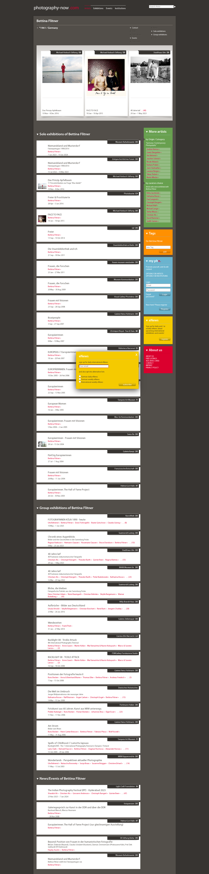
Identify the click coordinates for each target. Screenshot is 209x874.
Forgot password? (150, 295)
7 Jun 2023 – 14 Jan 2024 (58, 155)
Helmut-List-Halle (128, 485)
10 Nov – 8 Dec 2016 (50, 113)
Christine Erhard (115, 763)
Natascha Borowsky (69, 763)
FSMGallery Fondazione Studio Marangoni (125, 654)
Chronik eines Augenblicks (61, 536)
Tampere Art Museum (126, 399)
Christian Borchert (87, 608)
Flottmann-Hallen (127, 705)
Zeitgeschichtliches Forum (123, 159)
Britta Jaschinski (153, 193)
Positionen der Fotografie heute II (65, 674)
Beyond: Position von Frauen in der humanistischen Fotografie (80, 841)
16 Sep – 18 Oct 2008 (56, 666)
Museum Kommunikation (124, 279)
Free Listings (151, 358)
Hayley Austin (53, 850)
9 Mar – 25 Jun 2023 (56, 546)
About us (150, 356)
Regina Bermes (111, 559)
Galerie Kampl (128, 451)
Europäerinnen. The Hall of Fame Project (68, 489)
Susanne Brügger (99, 763)
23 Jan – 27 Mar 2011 (56, 272)
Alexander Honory (113, 749)
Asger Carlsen (82, 697)
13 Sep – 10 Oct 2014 (56, 238)
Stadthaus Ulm (160, 52)
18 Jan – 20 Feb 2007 (56, 358)
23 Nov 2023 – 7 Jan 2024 (58, 796)
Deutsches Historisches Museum (128, 688)
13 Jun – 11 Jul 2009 (56, 651)
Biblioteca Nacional (127, 348)
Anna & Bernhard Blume (70, 677)
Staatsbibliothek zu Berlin (123, 245)
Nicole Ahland (152, 162)
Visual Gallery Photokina (124, 296)
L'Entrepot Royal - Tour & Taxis (122, 331)
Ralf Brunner (69, 697)
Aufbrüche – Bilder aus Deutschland (66, 605)
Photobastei (129, 193)
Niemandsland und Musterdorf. (64, 858)
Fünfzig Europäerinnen (59, 455)
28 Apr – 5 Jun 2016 (55, 203)
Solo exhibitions (159, 31)
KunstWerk (130, 515)
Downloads (136, 41)
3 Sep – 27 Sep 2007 (56, 324)
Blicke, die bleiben (57, 588)
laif (133, 228)
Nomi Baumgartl (74, 594)
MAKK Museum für (126, 567)
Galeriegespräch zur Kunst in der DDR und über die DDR (76, 807)
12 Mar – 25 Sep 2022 (56, 580)
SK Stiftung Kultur (127, 838)
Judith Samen (152, 221)
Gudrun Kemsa (152, 149)
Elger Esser (110, 711)
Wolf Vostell (113, 731)
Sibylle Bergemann (108, 594)
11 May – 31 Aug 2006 (57, 735)
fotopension (129, 803)
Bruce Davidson (105, 542)
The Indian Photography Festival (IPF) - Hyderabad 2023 (77, 790)
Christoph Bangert (154, 202)
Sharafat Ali (52, 793)
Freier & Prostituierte (59, 197)
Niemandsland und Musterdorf (64, 145)
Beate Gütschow (98, 522)
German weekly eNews (90, 379)
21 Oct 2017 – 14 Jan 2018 (58, 600)
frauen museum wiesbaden (123, 262)
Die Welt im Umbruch (59, 691)
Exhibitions (98, 8)
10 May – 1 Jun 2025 (56, 526)
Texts (134, 31)
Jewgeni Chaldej (114, 608)
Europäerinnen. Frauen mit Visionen (66, 420)
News (155, 28)
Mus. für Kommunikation (124, 417)
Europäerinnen (55, 334)
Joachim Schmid (153, 158)
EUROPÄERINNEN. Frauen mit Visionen (67, 369)
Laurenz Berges (153, 171)
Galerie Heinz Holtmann (124, 314)
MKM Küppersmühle (126, 756)
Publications (136, 34)
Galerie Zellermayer (126, 619)
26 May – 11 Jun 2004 (56, 478)
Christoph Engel (96, 697)
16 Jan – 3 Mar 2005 (56, 410)
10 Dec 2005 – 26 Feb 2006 (58, 375)
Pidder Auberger (54, 711)
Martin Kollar (80, 645)
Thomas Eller (88, 677)
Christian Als (151, 215)
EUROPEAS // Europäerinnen (62, 351)
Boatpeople (54, 317)
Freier (51, 231)
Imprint (149, 365)
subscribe (127, 384)
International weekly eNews (92, 382)
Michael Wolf (152, 205)
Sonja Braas (84, 763)
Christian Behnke (91, 594)
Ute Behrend (151, 155)
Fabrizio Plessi (100, 731)
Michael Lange (152, 208)
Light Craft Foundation (125, 786)
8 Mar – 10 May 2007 (56, 341)
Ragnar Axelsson (55, 542)
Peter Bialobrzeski (100, 577)
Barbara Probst (152, 165)
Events (109, 8)
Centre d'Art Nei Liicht (125, 636)
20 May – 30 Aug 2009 (57, 289)
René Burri (101, 608)
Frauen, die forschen (58, 266)
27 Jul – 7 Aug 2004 (55, 461)
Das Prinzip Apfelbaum (51, 110)
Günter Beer (98, 559)
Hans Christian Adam (56, 594)
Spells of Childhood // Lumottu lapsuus (68, 742)
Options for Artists (154, 273)
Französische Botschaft (124, 468)
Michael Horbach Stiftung (67, 52)
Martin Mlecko (152, 177)
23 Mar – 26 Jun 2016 (56, 612)
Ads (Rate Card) (152, 361)
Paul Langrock (152, 199)
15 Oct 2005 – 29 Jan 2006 (58, 752)
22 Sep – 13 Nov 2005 (56, 393)
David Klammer (153, 218)
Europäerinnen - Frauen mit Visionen (66, 437)
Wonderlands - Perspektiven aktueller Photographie (75, 760)
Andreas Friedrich (117, 677)
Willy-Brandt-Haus (126, 601)
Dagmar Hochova (95, 749)
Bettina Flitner (54, 151)
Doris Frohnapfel (82, 522)
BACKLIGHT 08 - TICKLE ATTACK (63, 657)
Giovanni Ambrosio (81, 793)
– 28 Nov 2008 (53, 816)
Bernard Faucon (65, 749)
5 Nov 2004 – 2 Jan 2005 (57, 427)
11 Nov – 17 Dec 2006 (56, 715)
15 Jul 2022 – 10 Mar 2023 (58, 172)
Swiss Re (130, 434)
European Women (57, 403)
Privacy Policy (152, 367)
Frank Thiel (66, 626)
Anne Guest (67, 645)
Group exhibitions (160, 34)
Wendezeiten (55, 622)
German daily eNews (89, 376)
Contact (135, 28)
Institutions (120, 8)
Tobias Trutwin (152, 174)
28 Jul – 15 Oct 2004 (56, 444)
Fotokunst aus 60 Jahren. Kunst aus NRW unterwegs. (75, 708)
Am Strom (53, 725)
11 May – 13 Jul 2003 (56, 766)
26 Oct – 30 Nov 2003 (56, 496)
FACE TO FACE (92, 110)
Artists (87, 8)
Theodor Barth (84, 559)
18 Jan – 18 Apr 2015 (94, 113)
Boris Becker (53, 677)
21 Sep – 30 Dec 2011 (56, 255)
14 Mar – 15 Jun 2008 (56, 700)
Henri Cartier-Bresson (69, 731)
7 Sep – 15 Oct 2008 (56, 680)
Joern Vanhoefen (153, 168)
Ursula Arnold (53, 608)
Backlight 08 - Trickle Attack (62, 639)
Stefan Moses (152, 212)
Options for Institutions (157, 276)
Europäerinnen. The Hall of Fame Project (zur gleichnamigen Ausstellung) (85, 824)
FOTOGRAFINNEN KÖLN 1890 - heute (66, 519)
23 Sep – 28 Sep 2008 (56, 307)
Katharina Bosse (153, 196)
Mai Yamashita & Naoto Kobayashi (101, 645)
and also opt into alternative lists (91, 372)
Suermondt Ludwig (126, 533)
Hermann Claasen (71, 542)
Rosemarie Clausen (89, 542)
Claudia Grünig (114, 522)
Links (155, 38)
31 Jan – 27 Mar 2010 (56, 629)
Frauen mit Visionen (58, 300)
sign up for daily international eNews (93, 362)
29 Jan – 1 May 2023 (139, 113)
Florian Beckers (82, 711)
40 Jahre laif (135, 110)
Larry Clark (52, 749)
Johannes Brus (97, 711)
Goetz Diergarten (153, 152)
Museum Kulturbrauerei (125, 142)
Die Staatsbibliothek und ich (62, 248)
